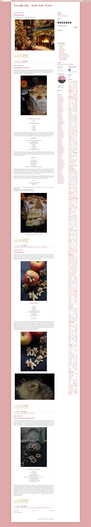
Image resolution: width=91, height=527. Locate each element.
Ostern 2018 (75, 268)
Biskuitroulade (70, 109)
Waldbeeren (70, 368)
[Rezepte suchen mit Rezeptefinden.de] (61, 87)
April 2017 (59, 105)
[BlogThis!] (24, 61)
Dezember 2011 (60, 178)
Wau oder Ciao (61, 48)
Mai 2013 (59, 157)
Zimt (49, 507)
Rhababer (75, 294)
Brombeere (70, 115)
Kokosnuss (75, 201)
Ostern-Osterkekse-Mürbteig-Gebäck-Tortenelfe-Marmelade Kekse (72, 270)
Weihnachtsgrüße (19, 15)
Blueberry (72, 111)
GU (68, 177)
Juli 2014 (59, 139)
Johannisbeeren (75, 194)
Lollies (73, 233)
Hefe (76, 182)
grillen (75, 176)
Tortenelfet (75, 344)
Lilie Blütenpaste (74, 231)
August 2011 (60, 183)
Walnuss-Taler (75, 369)
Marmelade (70, 240)
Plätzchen (17, 413)
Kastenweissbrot (75, 196)
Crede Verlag (74, 132)
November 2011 (60, 179)
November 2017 (60, 101)
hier (48, 425)
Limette (69, 232)
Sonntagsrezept (71, 321)
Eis (75, 141)
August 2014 (60, 138)
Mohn (76, 253)
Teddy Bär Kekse (19, 252)
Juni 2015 (59, 126)
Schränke (76, 311)
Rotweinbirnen (75, 296)
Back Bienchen (61, 52)
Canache (70, 126)
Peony (72, 280)
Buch (76, 116)
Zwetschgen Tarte (71, 394)
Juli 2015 (59, 125)
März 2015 (59, 129)
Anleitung (70, 90)
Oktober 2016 (60, 110)
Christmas (76, 129)
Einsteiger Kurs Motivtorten (72, 140)
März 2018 (59, 96)
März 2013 (59, 159)
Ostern (72, 268)
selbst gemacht (74, 314)
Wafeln (69, 367)
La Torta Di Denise (62, 45)
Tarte (72, 332)
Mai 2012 (59, 172)
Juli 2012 (59, 169)
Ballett (69, 102)
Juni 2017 (59, 104)
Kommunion (70, 202)
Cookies (76, 131)
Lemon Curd (75, 229)
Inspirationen (71, 193)
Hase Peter (71, 182)
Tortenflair (69, 345)
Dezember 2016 (60, 109)
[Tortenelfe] (69, 70)
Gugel (74, 177)
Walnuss (69, 369)
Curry (69, 134)
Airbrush (69, 87)
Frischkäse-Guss (70, 157)
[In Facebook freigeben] (26, 61)
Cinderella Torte (71, 131)
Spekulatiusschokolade (71, 322)
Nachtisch (76, 257)
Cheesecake (70, 129)
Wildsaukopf (75, 380)
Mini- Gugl (70, 252)
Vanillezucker (70, 361)
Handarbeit (73, 181)
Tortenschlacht (70, 347)
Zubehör (76, 388)
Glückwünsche (70, 175)
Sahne (69, 299)
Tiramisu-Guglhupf (71, 339)
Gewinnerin (70, 173)
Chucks (69, 130)
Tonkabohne (75, 340)
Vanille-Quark (75, 360)
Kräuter (73, 203)
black (73, 109)
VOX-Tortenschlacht (74, 366)
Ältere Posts (52, 510)
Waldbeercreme (75, 367)
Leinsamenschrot (70, 229)
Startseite (34, 510)
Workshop (69, 382)
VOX (69, 366)
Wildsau (69, 380)
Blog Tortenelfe (18, 507)
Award (75, 94)
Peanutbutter (75, 278)
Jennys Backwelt (62, 50)
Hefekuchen (70, 183)
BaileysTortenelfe (70, 101)
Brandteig (69, 114)
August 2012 (60, 168)
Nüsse (30, 507)
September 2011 (60, 182)
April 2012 (59, 173)
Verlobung (75, 361)
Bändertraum (70, 103)
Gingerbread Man (74, 174)
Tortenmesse (70, 346)
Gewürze (69, 174)
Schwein (69, 314)
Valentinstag (70, 359)
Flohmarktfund (70, 152)
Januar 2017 (60, 107)
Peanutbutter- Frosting (72, 279)
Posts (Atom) (20, 512)
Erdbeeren (75, 143)
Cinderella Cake (74, 130)
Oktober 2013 (60, 150)
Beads (76, 104)
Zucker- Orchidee (74, 389)
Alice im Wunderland (74, 87)
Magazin (73, 234)
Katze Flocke (70, 197)
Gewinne (72, 172)
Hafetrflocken (70, 180)
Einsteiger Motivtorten (71, 141)
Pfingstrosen (70, 282)
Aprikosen (75, 91)
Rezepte (72, 294)
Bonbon (76, 113)
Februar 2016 (60, 119)
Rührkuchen (70, 297)
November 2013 (60, 149)
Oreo (69, 268)
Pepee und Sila (75, 280)
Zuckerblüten (70, 391)
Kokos (72, 201)
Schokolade (70, 309)
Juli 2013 (59, 154)
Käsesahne (70, 196)
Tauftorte (69, 337)
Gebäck (69, 166)
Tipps (69, 338)
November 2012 (60, 164)
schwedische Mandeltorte (72, 313)
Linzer (22, 507)
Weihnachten (18, 62)
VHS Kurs (75, 364)
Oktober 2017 (60, 102)
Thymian (76, 337)
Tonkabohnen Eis (71, 341)
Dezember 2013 (60, 148)
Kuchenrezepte (70, 216)
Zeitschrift (75, 385)
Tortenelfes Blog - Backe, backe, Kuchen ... (34, 5)
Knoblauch (75, 200)
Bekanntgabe (75, 105)
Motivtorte (71, 254)
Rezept (21, 413)
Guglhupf (69, 178)
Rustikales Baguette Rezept (72, 298)
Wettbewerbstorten (71, 379)
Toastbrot (76, 339)
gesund (69, 171)
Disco (74, 135)
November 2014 (60, 134)
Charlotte (72, 128)
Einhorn (76, 139)
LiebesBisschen (70, 230)
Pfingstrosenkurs (75, 282)
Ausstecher (70, 93)
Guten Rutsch (75, 179)
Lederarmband (70, 228)
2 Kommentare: (17, 411)
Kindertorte (70, 199)
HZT (75, 192)
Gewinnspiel (75, 173)
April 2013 (59, 158)
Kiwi (73, 200)
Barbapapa (75, 103)
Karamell (72, 195)
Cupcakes (73, 133)
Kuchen (73, 206)
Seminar (69, 315)
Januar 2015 (60, 131)
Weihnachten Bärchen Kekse (30, 413)
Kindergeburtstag (74, 198)
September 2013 (60, 152)
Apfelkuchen (70, 91)
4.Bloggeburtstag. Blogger (72, 85)
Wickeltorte (75, 379)
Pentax (69, 280)
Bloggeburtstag (75, 110)
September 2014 (60, 136)
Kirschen (76, 199)
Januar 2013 (60, 162)
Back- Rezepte (71, 96)
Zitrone (76, 386)
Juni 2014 (59, 140)
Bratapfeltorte (75, 114)
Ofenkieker (61, 46)
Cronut (69, 133)
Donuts (76, 136)
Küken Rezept (75, 216)
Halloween (75, 180)
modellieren (70, 253)
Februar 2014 (60, 145)
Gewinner (76, 172)
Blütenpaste (70, 113)
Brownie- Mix (70, 116)
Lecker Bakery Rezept (72, 227)
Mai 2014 (59, 141)
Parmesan (69, 277)
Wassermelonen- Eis (72, 370)
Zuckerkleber (75, 391)
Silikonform (70, 318)
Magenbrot (75, 234)
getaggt (69, 172)
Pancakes (76, 276)
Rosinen (69, 296)
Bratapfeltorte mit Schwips (21, 67)
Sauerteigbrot (70, 300)
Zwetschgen (75, 392)
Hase (76, 181)
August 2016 (60, 111)
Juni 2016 (59, 114)
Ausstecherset (75, 93)
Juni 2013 (59, 155)
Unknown (60, 14)
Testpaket (73, 337)
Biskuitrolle (75, 108)
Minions (76, 252)
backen (69, 98)
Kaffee (69, 195)
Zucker (69, 389)
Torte (69, 342)
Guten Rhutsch (70, 179)
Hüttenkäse (72, 192)
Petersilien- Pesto (71, 281)
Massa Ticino (75, 243)
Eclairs (76, 137)
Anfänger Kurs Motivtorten (72, 89)
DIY (73, 136)
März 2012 (59, 174)
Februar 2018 (60, 97)
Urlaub (76, 358)
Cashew (72, 127)
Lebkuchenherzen (74, 226)
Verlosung (69, 362)
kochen (69, 201)
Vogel (76, 365)
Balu (72, 102)
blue (69, 111)
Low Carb (75, 233)
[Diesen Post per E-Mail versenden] (22, 61)
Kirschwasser (70, 200)
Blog (75, 109)
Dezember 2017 (60, 100)
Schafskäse (75, 300)
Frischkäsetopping (71, 158)
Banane (76, 102)
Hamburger (70, 181)
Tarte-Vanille (73, 335)
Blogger (52, 519)
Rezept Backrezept (71, 292)
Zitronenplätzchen (71, 388)
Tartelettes (75, 336)
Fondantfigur (70, 154)
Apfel (76, 90)
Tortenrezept (75, 346)
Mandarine (75, 237)
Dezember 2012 (60, 163)
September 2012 (60, 167)
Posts (60, 68)
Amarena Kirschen (71, 88)
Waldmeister (75, 368)
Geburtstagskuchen (71, 168)
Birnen (73, 106)
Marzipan (76, 241)
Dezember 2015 (60, 121)
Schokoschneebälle (71, 311)
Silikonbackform (75, 317)
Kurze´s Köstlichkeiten (63, 57)
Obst (72, 266)
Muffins (73, 257)
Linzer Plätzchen (25, 507)
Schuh (69, 312)
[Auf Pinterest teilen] (27, 61)
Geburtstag (70, 167)
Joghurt (69, 194)
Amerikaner (75, 88)
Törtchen (76, 341)
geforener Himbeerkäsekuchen (72, 170)
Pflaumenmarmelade (34, 507)
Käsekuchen (75, 195)
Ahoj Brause (75, 86)
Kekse (74, 197)
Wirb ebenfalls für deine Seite (72, 71)
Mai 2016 (59, 115)
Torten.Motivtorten (71, 343)
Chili (73, 129)
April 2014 (59, 143)
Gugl (76, 177)
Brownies (74, 116)
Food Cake (75, 154)
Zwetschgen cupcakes (72, 393)
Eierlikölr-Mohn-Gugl (71, 138)
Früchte (76, 158)
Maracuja (76, 239)
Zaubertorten (70, 384)
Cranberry (69, 132)
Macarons (70, 234)
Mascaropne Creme (72, 242)
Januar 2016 (60, 120)
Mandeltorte (73, 238)
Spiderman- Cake (72, 323)
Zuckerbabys (75, 390)
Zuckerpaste (70, 392)
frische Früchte (75, 156)
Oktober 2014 (60, 135)
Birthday (72, 107)
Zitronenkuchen (70, 387)
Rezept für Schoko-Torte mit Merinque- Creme (72, 293)
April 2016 (59, 116)
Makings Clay (74, 236)
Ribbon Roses (70, 295)
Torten (76, 342)
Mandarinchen (70, 237)
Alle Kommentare (62, 70)
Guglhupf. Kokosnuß (74, 178)
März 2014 (59, 144)
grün (76, 176)
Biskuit (69, 108)
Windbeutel (70, 381)
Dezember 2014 (60, 133)
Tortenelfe (23, 413)
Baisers (76, 101)
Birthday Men (75, 107)
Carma (73, 126)
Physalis (76, 283)
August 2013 (60, 153)
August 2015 (60, 124)
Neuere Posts (16, 510)
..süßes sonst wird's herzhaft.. (64, 55)
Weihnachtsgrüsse (23, 62)
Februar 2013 (60, 160)
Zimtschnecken (72, 386)
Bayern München (71, 104)
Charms (76, 128)
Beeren (69, 105)
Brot (76, 115)
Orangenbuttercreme (74, 267)
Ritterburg (76, 295)
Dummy (74, 137)
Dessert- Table (73, 134)
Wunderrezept (75, 383)
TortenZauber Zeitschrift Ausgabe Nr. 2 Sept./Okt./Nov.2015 (72, 352)
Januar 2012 (60, 177)
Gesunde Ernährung (74, 171)
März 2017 (59, 106)
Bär (73, 103)
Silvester (73, 318)
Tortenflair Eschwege (74, 345)
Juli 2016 (59, 112)
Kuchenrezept (75, 215)
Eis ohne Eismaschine (74, 142)
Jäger (76, 193)
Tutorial (72, 355)
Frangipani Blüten (71, 155)
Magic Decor (70, 235)
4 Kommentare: (17, 245)
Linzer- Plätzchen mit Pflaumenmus (24, 418)
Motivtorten (70, 255)
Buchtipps (75, 117)
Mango (76, 238)
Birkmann (69, 106)
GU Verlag (71, 177)
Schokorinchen (75, 310)
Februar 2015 (60, 130)
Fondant (75, 152)
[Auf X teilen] (25, 61)
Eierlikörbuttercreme (71, 139)
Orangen (69, 267)
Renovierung (70, 291)
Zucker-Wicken (70, 390)
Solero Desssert (75, 320)
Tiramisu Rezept (74, 338)
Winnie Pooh (75, 381)
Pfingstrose (75, 281)
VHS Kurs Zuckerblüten (71, 365)
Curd (76, 133)
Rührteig (76, 297)
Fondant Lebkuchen (72, 153)
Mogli (74, 253)
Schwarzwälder (75, 312)
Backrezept (75, 99)
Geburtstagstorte (71, 169)
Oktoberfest (75, 266)
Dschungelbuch (70, 137)
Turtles (69, 355)
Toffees (69, 340)
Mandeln (69, 238)
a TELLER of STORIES (63, 59)
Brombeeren (74, 115)
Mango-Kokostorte (71, 239)
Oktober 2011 (60, 181)
